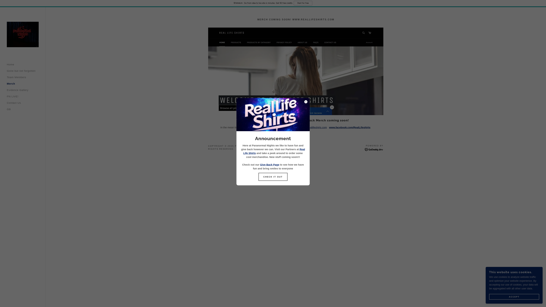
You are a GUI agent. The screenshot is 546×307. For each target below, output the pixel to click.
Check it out (273, 177)
